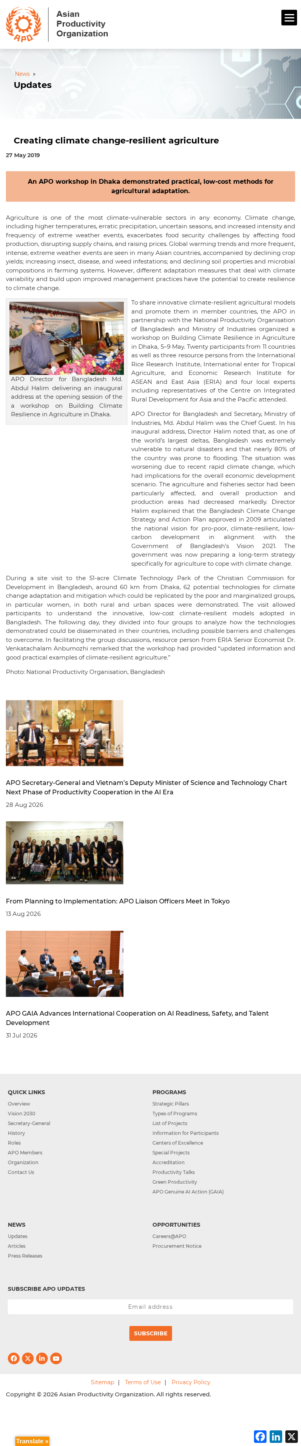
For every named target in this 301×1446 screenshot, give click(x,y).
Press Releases (25, 1256)
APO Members (25, 1153)
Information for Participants (185, 1133)
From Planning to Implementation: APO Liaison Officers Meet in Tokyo (118, 901)
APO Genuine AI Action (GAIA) (188, 1192)
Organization (23, 1162)
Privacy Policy (191, 1382)
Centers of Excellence (177, 1143)
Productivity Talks (173, 1172)
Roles (14, 1143)
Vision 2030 (21, 1113)
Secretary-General (29, 1123)
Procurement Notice (176, 1246)
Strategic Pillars (170, 1104)
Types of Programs (174, 1113)
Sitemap (102, 1382)
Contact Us (21, 1172)
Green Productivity (174, 1182)
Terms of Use (143, 1382)
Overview (19, 1104)
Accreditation (168, 1162)
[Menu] (289, 17)
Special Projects (171, 1153)
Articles (16, 1246)
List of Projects (169, 1123)
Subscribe (150, 1333)
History (16, 1133)
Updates (17, 1236)
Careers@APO (169, 1236)
